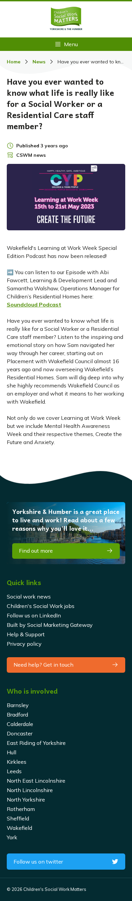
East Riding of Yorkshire (36, 742)
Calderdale (20, 724)
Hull (11, 752)
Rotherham (21, 809)
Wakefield (19, 827)
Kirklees (16, 761)
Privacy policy (24, 643)
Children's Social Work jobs (40, 606)
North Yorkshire (26, 799)
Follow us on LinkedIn (34, 615)
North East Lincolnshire (36, 780)
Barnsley (18, 705)
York (12, 837)
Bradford (17, 714)
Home (13, 62)
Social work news (29, 596)
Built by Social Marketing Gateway (50, 624)
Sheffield (18, 818)
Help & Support (26, 634)
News (38, 62)
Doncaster (19, 733)
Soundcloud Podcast (34, 304)
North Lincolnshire (30, 790)
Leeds (14, 771)
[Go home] (66, 19)
